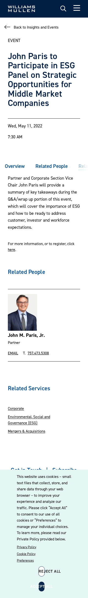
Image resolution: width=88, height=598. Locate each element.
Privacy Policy (26, 547)
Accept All (41, 586)
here (11, 249)
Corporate (16, 408)
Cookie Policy (26, 554)
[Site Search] (63, 8)
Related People (51, 166)
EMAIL (13, 353)
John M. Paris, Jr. (26, 335)
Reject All (42, 571)
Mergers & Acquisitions (26, 431)
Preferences (25, 560)
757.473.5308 (38, 353)
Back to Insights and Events (36, 27)
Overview (15, 166)
